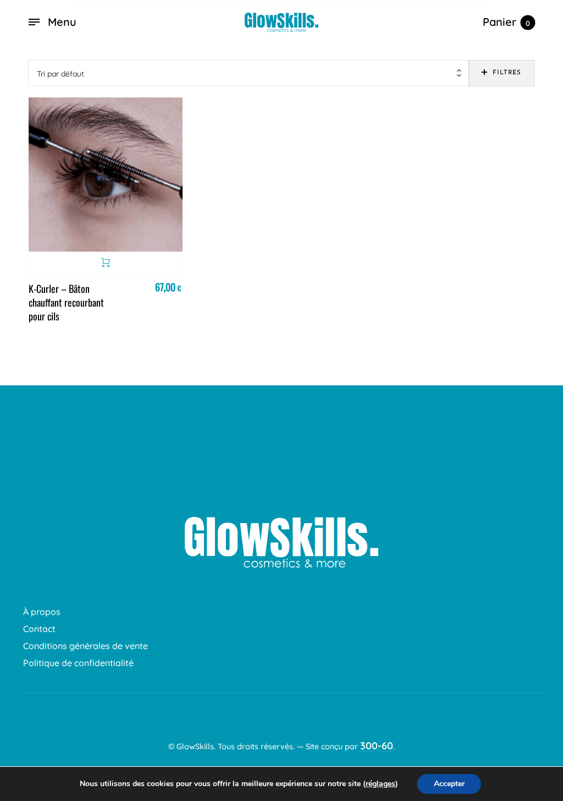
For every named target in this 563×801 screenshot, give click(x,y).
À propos (41, 611)
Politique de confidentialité (78, 662)
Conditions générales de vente (85, 645)
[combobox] (249, 73)
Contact (39, 628)
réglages (380, 784)
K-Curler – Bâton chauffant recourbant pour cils (66, 302)
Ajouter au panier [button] (106, 263)
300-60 (376, 745)
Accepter (449, 783)
